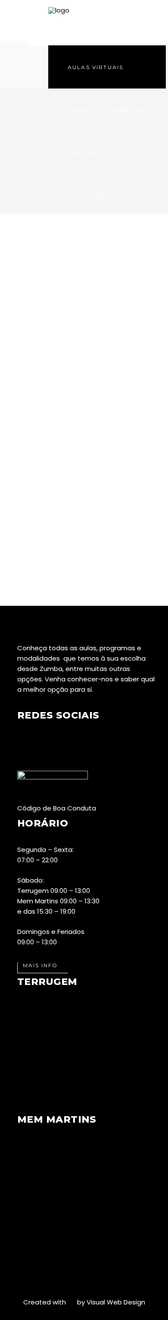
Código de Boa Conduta (56, 808)
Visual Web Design (116, 1302)
